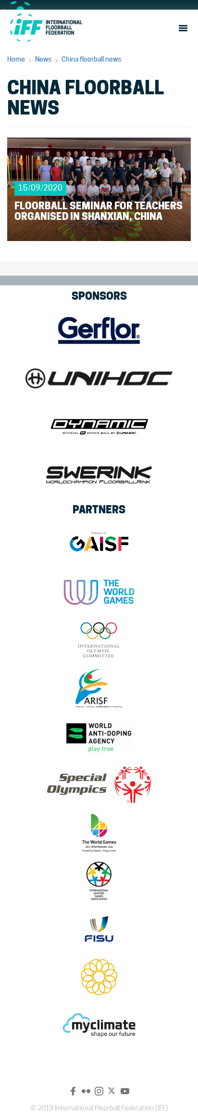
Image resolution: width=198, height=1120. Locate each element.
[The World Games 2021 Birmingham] (99, 833)
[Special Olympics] (99, 785)
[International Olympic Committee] (99, 640)
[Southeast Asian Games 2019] (99, 977)
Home (16, 59)
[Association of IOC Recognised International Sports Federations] (99, 688)
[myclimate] (99, 1025)
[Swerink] (99, 475)
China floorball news (91, 59)
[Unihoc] (99, 379)
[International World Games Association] (99, 592)
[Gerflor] (99, 330)
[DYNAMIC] (99, 427)
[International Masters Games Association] (99, 881)
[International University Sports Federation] (99, 929)
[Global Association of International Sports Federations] (99, 544)
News (43, 59)
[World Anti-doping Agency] (99, 737)
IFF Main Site (45, 27)
